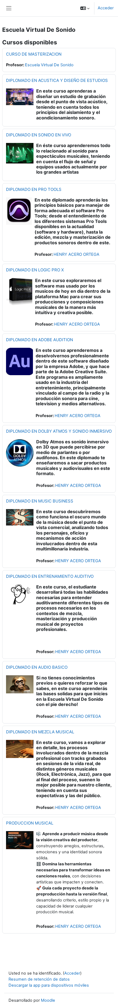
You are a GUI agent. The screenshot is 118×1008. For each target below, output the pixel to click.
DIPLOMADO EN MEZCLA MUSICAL (40, 731)
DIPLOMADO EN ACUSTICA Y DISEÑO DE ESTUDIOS (57, 80)
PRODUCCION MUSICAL (29, 823)
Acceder (106, 7)
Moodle (48, 1000)
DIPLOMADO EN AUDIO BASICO (37, 667)
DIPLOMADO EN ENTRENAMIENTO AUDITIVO (50, 576)
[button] (85, 8)
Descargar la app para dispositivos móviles (49, 985)
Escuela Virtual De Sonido (49, 64)
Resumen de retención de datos (39, 979)
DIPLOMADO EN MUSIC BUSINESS (39, 501)
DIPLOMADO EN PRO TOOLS (33, 189)
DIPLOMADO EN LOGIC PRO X (35, 269)
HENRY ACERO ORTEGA (76, 254)
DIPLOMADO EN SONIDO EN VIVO (38, 134)
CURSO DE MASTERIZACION (33, 54)
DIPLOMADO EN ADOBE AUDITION (39, 339)
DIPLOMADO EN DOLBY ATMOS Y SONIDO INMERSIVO (59, 431)
